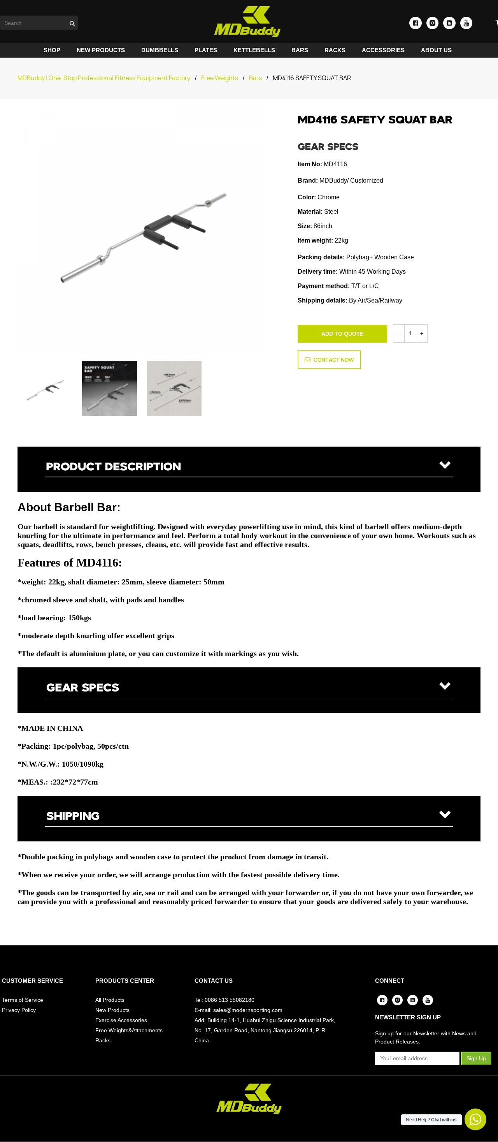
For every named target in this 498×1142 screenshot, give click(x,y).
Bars (255, 78)
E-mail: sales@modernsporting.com (238, 1010)
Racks (102, 1040)
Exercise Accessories (121, 1020)
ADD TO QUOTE (342, 334)
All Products (109, 1000)
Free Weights (219, 78)
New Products (112, 1010)
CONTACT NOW (334, 359)
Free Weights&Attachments (129, 1030)
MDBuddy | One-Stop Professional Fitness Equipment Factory (104, 78)
